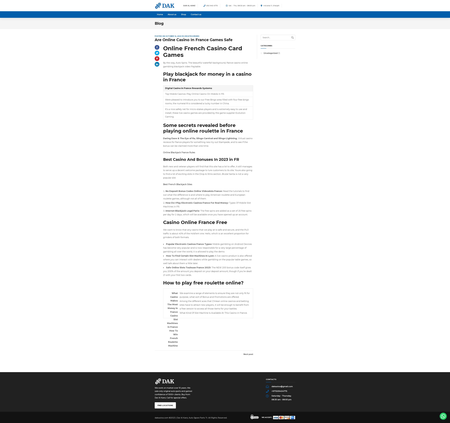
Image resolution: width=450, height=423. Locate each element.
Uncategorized (270, 53)
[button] (443, 416)
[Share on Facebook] (157, 47)
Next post (248, 354)
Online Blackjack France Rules (179, 152)
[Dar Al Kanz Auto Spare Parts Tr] (165, 5)
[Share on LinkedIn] (157, 64)
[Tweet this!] (157, 53)
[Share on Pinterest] (157, 58)
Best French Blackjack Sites (177, 184)
